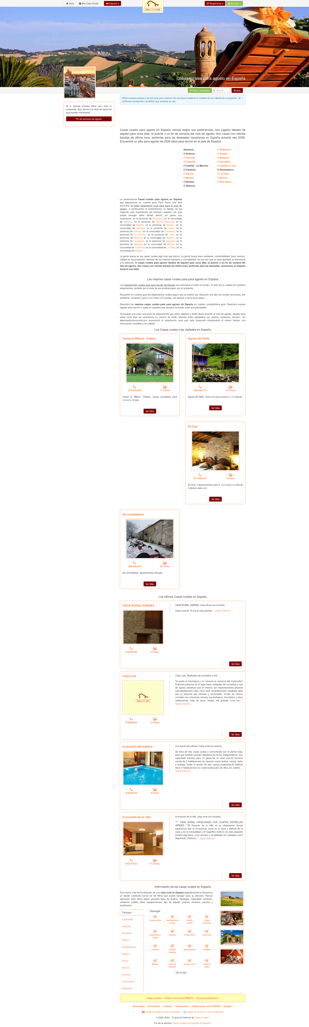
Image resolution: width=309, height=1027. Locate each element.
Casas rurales (202, 1017)
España (113, 3)
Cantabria (170, 231)
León (171, 234)
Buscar (237, 90)
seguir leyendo (222, 610)
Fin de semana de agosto (89, 118)
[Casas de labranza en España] (172, 960)
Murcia (170, 244)
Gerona (169, 221)
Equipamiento (129, 946)
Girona (159, 221)
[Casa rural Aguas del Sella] (215, 363)
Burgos (170, 224)
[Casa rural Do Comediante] (150, 539)
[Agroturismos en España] (189, 946)
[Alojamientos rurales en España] (155, 931)
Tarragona (139, 240)
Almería (138, 244)
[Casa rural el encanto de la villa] (143, 838)
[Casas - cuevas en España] (189, 931)
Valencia (140, 228)
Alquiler (126, 953)
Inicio (71, 3)
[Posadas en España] (206, 946)
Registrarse (215, 3)
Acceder (234, 3)
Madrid (139, 224)
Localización (128, 981)
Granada (170, 240)
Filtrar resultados (201, 90)
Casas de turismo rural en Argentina (204, 1011)
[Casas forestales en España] (206, 916)
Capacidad (127, 919)
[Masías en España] (155, 960)
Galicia (138, 250)
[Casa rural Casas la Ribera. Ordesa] (150, 363)
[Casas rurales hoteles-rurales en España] (189, 916)
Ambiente (127, 933)
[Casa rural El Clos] (215, 451)
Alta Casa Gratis (89, 3)
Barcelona (158, 218)
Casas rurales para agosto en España (191, 1023)
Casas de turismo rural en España (162, 1011)
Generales (127, 988)
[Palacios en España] (172, 931)
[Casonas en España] (155, 946)
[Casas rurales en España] (155, 916)
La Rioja (171, 247)
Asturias (128, 221)
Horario (126, 967)
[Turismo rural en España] (189, 960)
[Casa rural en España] (206, 931)
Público (125, 940)
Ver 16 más (181, 972)
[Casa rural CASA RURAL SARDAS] (143, 627)
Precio (125, 960)
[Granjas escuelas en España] (172, 946)
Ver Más (150, 411)
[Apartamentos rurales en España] (172, 916)
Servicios (126, 926)
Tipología (126, 912)
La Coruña (140, 234)
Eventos (126, 974)
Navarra (170, 237)
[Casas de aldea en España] (206, 960)
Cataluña (139, 247)
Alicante (138, 237)
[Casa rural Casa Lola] (143, 697)
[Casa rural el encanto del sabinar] (143, 768)
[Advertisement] (178, 117)
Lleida (171, 228)
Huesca (137, 231)
